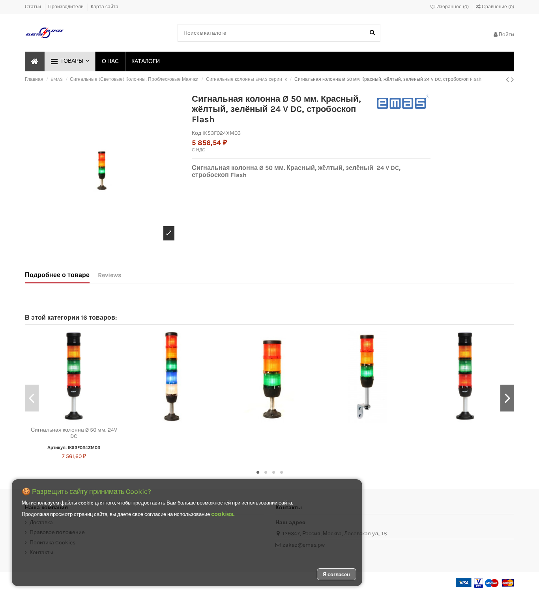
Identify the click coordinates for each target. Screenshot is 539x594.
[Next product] (512, 79)
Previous (32, 398)
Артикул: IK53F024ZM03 (73, 447)
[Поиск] (372, 33)
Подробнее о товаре (57, 275)
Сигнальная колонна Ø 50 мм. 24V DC (74, 433)
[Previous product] (508, 79)
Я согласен (336, 574)
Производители (66, 6)
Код (196, 133)
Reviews (109, 275)
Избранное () (452, 6)
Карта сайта (104, 6)
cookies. (222, 514)
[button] (69, 61)
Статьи (33, 6)
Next (507, 398)
